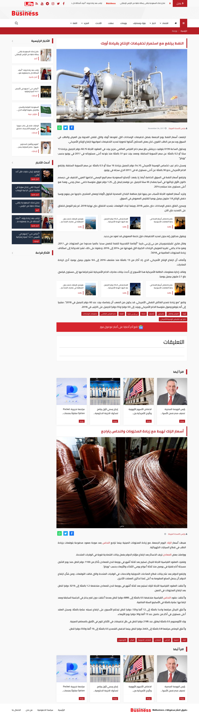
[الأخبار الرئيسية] (12, 41)
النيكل (132, 639)
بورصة (174, 30)
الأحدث (98, 23)
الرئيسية (184, 30)
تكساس (161, 313)
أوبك (184, 313)
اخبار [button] (154, 23)
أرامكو (151, 313)
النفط (122, 313)
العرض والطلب (173, 313)
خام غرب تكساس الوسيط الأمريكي (173, 319)
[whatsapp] (59, 127)
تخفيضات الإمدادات (90, 313)
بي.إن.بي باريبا (133, 313)
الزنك (169, 542)
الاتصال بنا (16, 710)
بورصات (123, 23)
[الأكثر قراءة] (12, 252)
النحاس (106, 542)
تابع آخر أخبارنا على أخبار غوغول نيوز (119, 326)
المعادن (167, 554)
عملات (111, 23)
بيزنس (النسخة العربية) (177, 128)
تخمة (143, 313)
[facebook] (71, 127)
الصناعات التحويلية (144, 639)
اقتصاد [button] (165, 23)
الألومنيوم (122, 639)
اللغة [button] (75, 23)
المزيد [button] (86, 23)
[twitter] (65, 127)
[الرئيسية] (176, 23)
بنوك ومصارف (139, 23)
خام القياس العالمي (108, 313)
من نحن (29, 710)
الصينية (176, 639)
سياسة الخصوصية (45, 710)
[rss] (36, 3)
